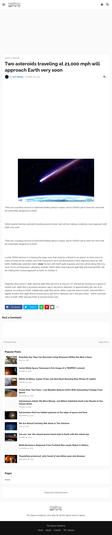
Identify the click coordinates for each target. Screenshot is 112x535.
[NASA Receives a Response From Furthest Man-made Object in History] (11, 448)
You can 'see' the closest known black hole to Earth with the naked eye (54, 434)
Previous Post (10, 342)
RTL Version (69, 530)
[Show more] (57, 307)
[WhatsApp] (41, 307)
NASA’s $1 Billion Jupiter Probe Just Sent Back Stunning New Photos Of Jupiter (57, 379)
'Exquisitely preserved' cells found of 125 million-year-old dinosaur (52, 456)
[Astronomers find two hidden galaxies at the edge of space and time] (11, 415)
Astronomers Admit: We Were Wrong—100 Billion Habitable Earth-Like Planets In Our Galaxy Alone (61, 402)
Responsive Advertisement (56, 492)
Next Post (103, 342)
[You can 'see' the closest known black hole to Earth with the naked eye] (11, 437)
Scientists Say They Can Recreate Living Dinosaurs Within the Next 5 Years (55, 357)
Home (7, 58)
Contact (57, 530)
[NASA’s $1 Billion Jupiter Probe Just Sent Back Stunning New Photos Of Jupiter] (11, 382)
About (48, 530)
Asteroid (16, 58)
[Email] (52, 307)
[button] (3, 4)
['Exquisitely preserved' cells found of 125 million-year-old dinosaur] (11, 459)
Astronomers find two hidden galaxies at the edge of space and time (53, 412)
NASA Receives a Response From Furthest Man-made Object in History (53, 445)
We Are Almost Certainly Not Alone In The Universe (44, 423)
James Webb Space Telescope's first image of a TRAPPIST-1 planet (52, 368)
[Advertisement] (56, 32)
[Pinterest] (47, 307)
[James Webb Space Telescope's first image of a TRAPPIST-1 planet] (11, 371)
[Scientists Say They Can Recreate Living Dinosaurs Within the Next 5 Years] (11, 360)
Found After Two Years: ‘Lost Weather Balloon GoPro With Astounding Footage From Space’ (61, 391)
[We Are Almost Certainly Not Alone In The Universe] (11, 426)
